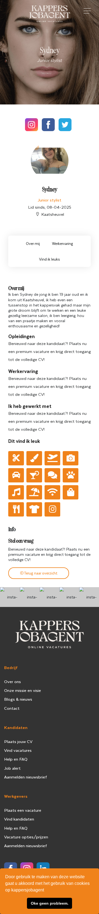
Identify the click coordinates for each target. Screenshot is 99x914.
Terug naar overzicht (40, 573)
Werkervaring (62, 243)
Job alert (12, 768)
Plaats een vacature (22, 810)
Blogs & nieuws (18, 699)
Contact (12, 708)
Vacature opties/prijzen (26, 837)
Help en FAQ (16, 759)
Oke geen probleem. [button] (49, 903)
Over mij (33, 243)
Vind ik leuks (49, 259)
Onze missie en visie (22, 690)
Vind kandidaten (19, 819)
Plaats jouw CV (18, 741)
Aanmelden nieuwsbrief (25, 777)
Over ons (12, 681)
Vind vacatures (18, 750)
